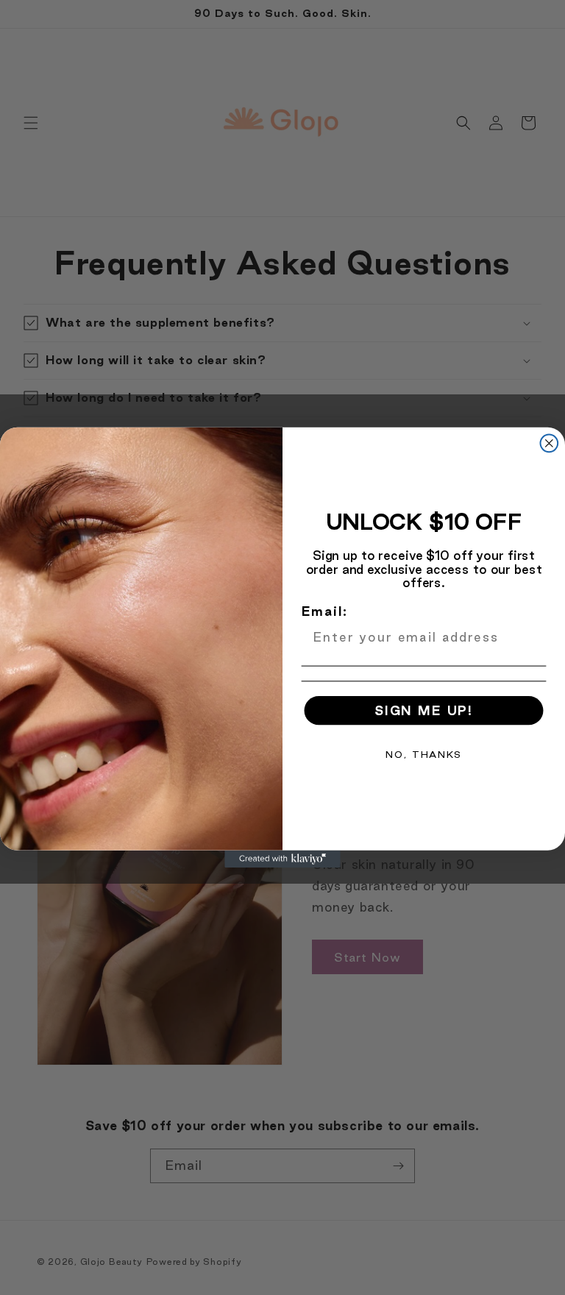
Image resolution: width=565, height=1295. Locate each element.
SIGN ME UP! (423, 710)
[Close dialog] (549, 444)
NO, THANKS (423, 754)
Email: (325, 611)
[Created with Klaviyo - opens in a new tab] (282, 859)
